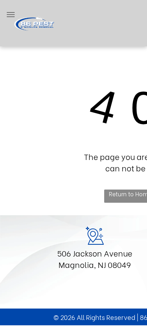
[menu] (11, 14)
